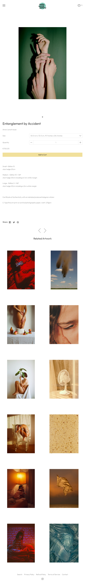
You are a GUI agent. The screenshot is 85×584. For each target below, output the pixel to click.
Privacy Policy (29, 574)
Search (19, 574)
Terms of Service (54, 574)
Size (4, 136)
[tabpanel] (42, 64)
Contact (65, 574)
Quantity (6, 142)
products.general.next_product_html (45, 230)
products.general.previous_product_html (39, 230)
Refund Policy (41, 574)
